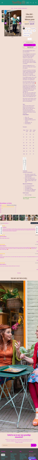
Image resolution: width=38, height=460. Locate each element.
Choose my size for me (27, 33)
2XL (24, 30)
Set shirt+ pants (26, 35)
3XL (27, 30)
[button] (3, 11)
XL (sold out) (33, 28)
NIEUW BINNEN (4, 456)
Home (12, 8)
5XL (34, 30)
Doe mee (34, 445)
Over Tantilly (12, 459)
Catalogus (3, 458)
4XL (31, 30)
